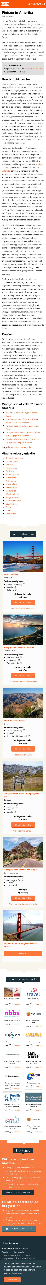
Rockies (39, 164)
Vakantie (9, 464)
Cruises (9, 507)
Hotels (9, 510)
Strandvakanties (12, 484)
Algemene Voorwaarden (11, 1255)
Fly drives (10, 471)
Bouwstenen (11, 503)
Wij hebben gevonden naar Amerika (20, 945)
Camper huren (12, 461)
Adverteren (6, 1252)
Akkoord (12, 1279)
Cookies (32, 1258)
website (17, 1004)
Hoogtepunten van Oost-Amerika (19, 647)
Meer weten (17, 1273)
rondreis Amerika (35, 68)
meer (7, 1004)
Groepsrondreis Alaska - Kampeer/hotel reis (21, 795)
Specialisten (11, 513)
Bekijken (23, 953)
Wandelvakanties (13, 494)
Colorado (6, 170)
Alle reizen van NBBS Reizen (23, 608)
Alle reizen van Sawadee (23, 830)
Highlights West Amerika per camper (20, 869)
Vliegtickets (11, 477)
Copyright (26, 1255)
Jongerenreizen (12, 497)
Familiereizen (11, 487)
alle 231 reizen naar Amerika (19, 447)
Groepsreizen (12, 467)
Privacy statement (8, 1258)
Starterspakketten (13, 500)
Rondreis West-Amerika (14, 720)
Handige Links (19, 1252)
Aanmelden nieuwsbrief (18, 1192)
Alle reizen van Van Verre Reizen (23, 681)
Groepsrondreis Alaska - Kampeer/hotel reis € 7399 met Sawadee (23, 434)
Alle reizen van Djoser (23, 754)
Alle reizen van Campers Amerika (23, 904)
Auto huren (11, 481)
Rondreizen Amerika (14, 458)
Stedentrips (11, 490)
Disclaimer (22, 1258)
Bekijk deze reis (23, 602)
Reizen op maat (12, 474)
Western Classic (11, 574)
